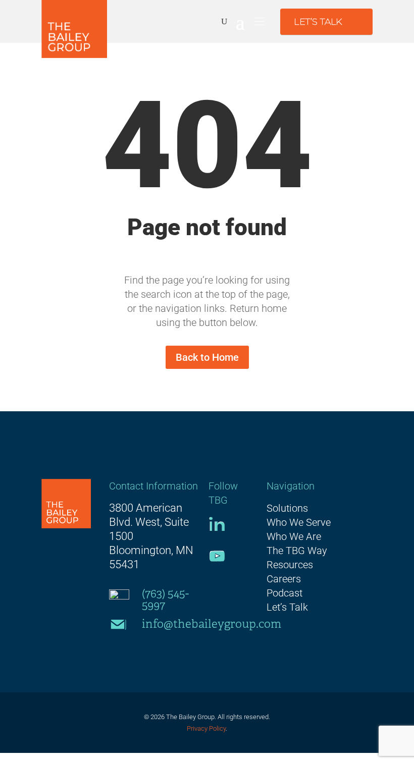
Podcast (284, 593)
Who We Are (294, 536)
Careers (284, 579)
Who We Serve (299, 522)
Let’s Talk (287, 607)
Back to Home (207, 357)
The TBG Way (297, 550)
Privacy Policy (206, 728)
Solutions (287, 508)
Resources (290, 565)
